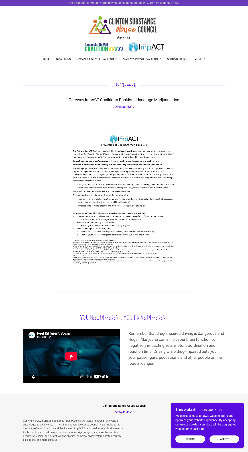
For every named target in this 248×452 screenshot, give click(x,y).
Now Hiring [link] (63, 58)
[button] (97, 59)
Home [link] (46, 58)
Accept (224, 439)
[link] (124, 34)
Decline (190, 439)
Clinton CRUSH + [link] (178, 58)
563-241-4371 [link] (124, 412)
